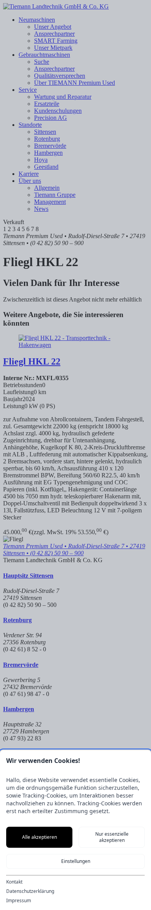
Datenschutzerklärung (30, 891)
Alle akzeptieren (39, 837)
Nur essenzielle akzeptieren (112, 837)
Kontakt (14, 882)
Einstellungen (75, 861)
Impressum (18, 901)
